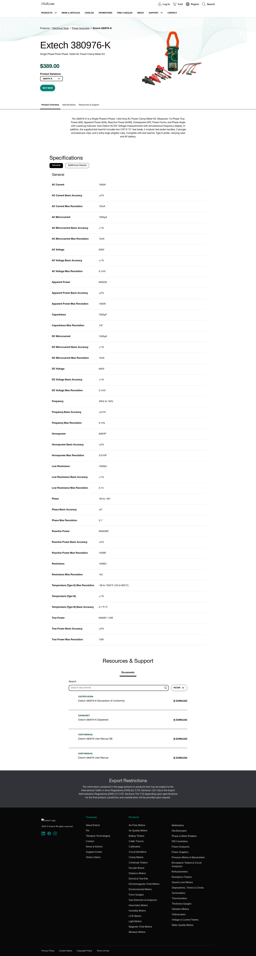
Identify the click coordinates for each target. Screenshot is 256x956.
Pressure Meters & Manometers (188, 857)
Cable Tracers (136, 841)
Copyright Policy (84, 950)
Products (46, 13)
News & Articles (71, 13)
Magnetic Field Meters (140, 926)
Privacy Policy (47, 950)
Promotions (105, 13)
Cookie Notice (65, 950)
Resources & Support (89, 105)
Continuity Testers (138, 862)
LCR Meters (135, 916)
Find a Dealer (124, 13)
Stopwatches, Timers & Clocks (188, 887)
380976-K (47, 79)
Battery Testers (136, 836)
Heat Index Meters (138, 905)
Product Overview (50, 105)
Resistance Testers (182, 877)
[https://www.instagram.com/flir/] (55, 833)
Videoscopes (178, 914)
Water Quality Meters (182, 925)
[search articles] (166, 688)
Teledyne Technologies (98, 836)
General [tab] (56, 165)
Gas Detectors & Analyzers (143, 900)
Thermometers (179, 898)
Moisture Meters (137, 932)
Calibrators (134, 846)
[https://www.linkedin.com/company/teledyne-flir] (43, 833)
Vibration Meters (180, 909)
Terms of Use (103, 950)
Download (181, 701)
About (140, 13)
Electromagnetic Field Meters (144, 884)
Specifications (69, 105)
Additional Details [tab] (77, 165)
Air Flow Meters (137, 825)
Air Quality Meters (138, 830)
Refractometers (180, 871)
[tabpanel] (128, 407)
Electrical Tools (61, 28)
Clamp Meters (136, 857)
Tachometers (178, 893)
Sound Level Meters (182, 882)
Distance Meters (137, 873)
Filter (176, 688)
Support (153, 13)
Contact (172, 13)
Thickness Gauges (181, 903)
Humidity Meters (137, 910)
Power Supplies (180, 852)
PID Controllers (180, 841)
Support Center (94, 852)
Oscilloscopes (179, 830)
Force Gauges (136, 894)
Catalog (89, 13)
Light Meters (135, 921)
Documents (128, 673)
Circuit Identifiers (137, 852)
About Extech (93, 825)
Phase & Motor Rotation (184, 836)
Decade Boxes (136, 868)
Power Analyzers (80, 28)
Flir (87, 830)
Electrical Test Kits (138, 878)
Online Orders (93, 857)
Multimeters (178, 825)
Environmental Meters (140, 889)
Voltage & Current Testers (185, 919)
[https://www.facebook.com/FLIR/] (49, 833)
